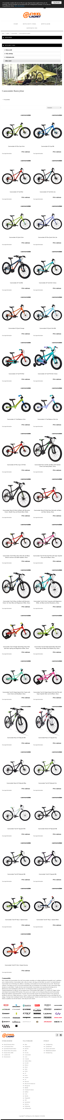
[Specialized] (48, 1021)
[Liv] (58, 1013)
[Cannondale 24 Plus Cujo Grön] (16, 130)
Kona (26, 1075)
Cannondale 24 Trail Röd (16, 192)
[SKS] (37, 1021)
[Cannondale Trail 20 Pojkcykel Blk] (16, 858)
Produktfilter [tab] (7, 99)
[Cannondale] (26, 115)
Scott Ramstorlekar (8, 1046)
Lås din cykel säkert (50, 1048)
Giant (26, 1069)
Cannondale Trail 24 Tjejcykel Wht (16, 828)
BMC (26, 1050)
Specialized (27, 1102)
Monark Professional (30, 1083)
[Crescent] (16, 1009)
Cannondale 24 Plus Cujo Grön (16, 146)
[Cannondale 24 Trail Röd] (16, 176)
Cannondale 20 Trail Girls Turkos (47, 282)
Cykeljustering (49, 1044)
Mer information (19, 6)
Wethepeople (28, 1108)
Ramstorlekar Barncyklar (10, 1050)
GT (25, 1073)
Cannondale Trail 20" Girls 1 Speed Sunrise (16, 965)
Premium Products (29, 1090)
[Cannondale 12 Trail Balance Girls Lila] (47, 403)
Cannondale (14, 33)
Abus (26, 1044)
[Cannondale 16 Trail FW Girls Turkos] (47, 357)
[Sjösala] (16, 1021)
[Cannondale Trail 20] (16, 903)
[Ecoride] (37, 1010)
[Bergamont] (16, 1005)
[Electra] (48, 1009)
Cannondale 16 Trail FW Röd (16, 373)
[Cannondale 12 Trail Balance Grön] (16, 403)
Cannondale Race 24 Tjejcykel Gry (47, 737)
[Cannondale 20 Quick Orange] (16, 312)
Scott (26, 1094)
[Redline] (58, 1017)
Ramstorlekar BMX (8, 1052)
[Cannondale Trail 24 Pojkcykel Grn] (47, 767)
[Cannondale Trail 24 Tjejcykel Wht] (16, 812)
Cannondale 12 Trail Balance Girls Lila (48, 419)
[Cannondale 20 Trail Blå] (16, 266)
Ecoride (26, 1063)
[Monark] (6, 1017)
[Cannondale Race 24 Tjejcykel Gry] (47, 721)
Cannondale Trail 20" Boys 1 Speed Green (16, 919)
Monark (27, 1081)
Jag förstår (56, 2)
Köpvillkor (45, 24)
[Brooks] (48, 1005)
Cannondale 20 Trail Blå (16, 282)
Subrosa (27, 1104)
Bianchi (26, 1048)
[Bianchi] (27, 1005)
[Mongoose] (27, 1017)
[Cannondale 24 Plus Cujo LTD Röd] (16, 448)
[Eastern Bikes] (27, 1009)
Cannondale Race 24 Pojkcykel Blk (16, 737)
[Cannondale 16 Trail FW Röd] (16, 357)
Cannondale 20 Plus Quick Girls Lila (47, 237)
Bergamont (27, 1046)
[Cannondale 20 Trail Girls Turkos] (47, 266)
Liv (25, 1079)
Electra (26, 1065)
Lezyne (26, 1077)
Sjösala (26, 1096)
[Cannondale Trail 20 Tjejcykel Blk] (47, 858)
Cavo (26, 1057)
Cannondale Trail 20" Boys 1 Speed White (48, 919)
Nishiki (26, 1087)
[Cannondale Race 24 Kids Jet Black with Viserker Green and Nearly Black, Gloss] (47, 448)
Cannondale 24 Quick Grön (16, 237)
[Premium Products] (48, 1017)
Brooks (26, 1052)
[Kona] (37, 1013)
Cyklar (7, 33)
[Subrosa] (58, 1021)
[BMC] (37, 1005)
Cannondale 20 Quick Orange (16, 328)
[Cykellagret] (32, 15)
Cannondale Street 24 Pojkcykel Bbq (16, 783)
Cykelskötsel (49, 1046)
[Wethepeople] (16, 1025)
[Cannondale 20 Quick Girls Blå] (47, 312)
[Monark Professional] (16, 1017)
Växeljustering (49, 1052)
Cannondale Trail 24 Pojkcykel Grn (47, 783)
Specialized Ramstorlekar (10, 1048)
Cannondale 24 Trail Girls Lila (47, 192)
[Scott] (6, 1021)
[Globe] (16, 1013)
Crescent (27, 1059)
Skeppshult (27, 1098)
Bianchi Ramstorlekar (9, 1044)
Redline (26, 1092)
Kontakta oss (32, 28)
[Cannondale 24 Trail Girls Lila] (47, 176)
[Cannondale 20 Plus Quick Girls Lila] (47, 221)
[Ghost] (58, 1009)
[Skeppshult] (27, 1021)
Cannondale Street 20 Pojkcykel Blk (47, 828)
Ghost (26, 1067)
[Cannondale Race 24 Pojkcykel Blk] (16, 721)
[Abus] (6, 1005)
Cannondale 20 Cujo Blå (47, 146)
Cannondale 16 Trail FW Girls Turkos (47, 373)
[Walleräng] (6, 1026)
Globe (26, 1071)
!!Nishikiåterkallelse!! (51, 1050)
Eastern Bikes (28, 1061)
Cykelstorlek (7, 1054)
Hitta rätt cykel (29, 24)
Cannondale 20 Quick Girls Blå (48, 328)
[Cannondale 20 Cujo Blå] (47, 130)
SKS (26, 1100)
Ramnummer (7, 1057)
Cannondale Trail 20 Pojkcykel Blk (16, 874)
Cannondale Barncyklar (24, 33)
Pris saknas (26, 152)
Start (16, 24)
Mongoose (27, 1085)
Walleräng (27, 1106)
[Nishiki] (37, 1017)
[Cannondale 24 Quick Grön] (16, 221)
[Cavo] (6, 1009)
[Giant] (6, 1013)
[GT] (27, 1013)
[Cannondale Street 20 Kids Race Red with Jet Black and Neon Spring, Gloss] (47, 494)
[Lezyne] (48, 1013)
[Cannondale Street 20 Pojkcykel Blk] (47, 812)
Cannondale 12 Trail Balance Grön (16, 419)
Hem (3, 33)
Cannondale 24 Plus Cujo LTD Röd (16, 464)
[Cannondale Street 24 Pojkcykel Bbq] (16, 767)
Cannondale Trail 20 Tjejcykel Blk (47, 874)
